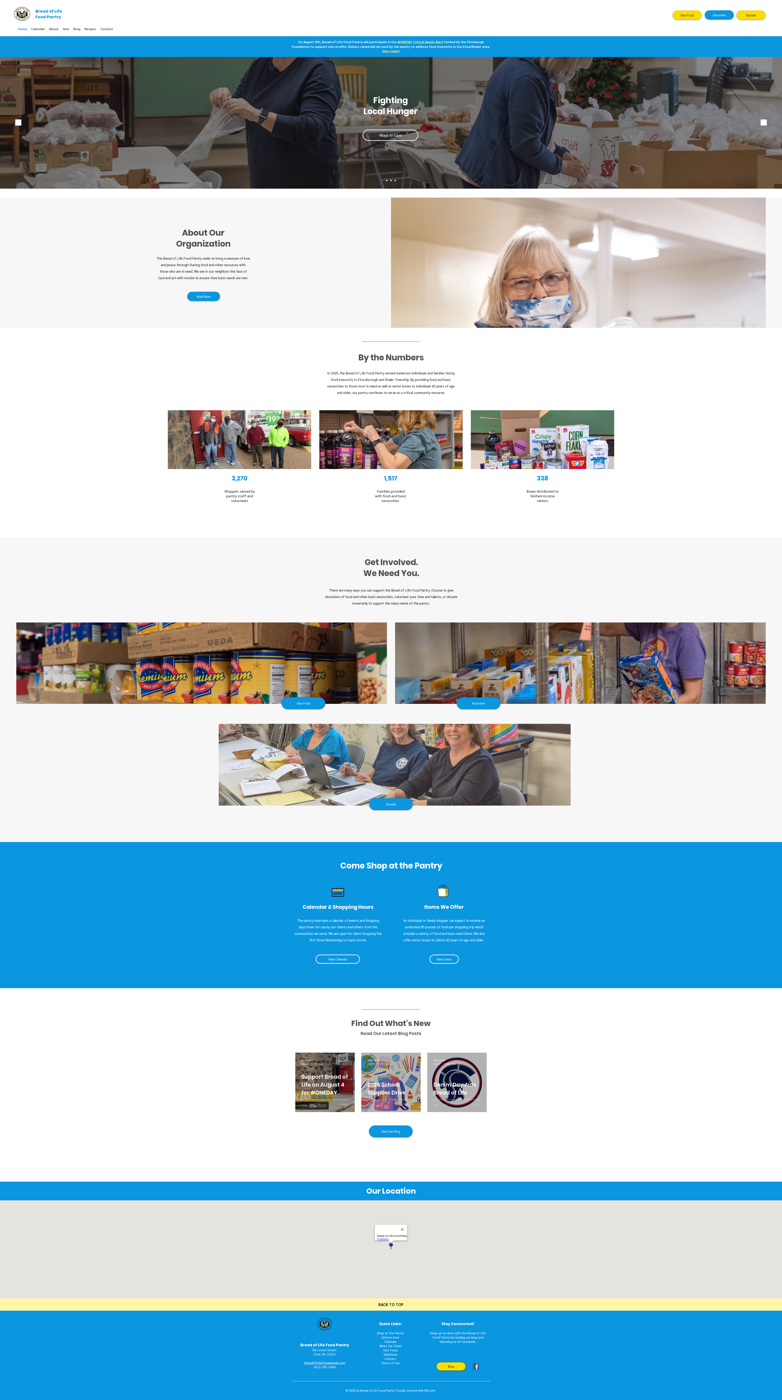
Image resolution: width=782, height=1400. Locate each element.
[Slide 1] (395, 180)
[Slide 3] (386, 180)
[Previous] (18, 122)
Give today (390, 51)
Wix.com (429, 1390)
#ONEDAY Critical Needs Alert (420, 42)
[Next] (764, 122)
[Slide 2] (391, 180)
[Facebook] (476, 1366)
